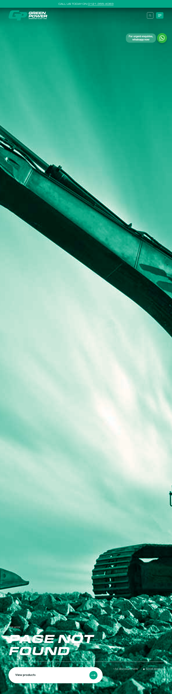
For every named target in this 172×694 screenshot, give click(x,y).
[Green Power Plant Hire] (28, 15)
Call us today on (86, 4)
